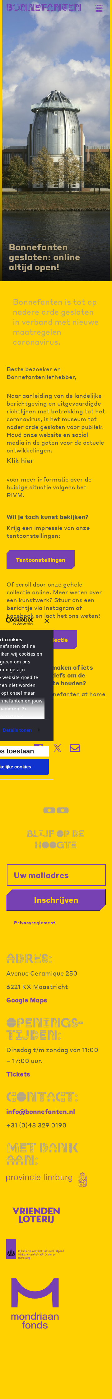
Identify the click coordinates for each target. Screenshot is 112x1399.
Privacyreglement (35, 922)
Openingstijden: (44, 1029)
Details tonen (17, 730)
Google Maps (26, 1000)
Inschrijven (56, 900)
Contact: (42, 1097)
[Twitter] (57, 748)
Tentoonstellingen (40, 559)
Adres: (29, 958)
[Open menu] (101, 5)
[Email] (75, 748)
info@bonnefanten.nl (40, 1111)
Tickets (18, 1074)
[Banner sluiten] (46, 621)
